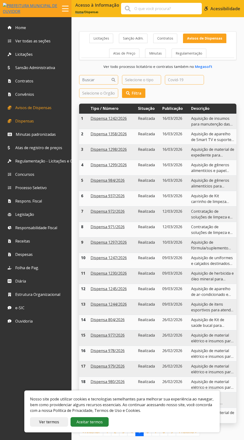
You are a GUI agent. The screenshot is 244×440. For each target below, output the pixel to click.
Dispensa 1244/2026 (109, 304)
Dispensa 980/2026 (108, 381)
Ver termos (49, 422)
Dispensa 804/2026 (108, 319)
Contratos (165, 38)
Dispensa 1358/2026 (109, 134)
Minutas (155, 53)
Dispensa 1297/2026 (109, 242)
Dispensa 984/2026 (108, 180)
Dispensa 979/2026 (108, 366)
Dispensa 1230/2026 (109, 273)
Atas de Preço (124, 53)
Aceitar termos (89, 422)
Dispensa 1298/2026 (109, 149)
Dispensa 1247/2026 (109, 257)
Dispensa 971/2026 (108, 226)
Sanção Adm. (133, 38)
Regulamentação (189, 53)
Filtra (136, 93)
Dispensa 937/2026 (108, 195)
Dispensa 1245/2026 (109, 288)
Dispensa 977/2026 (108, 335)
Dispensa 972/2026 (108, 211)
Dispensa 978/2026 (108, 350)
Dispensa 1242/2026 (109, 118)
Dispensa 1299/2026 (109, 164)
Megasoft (203, 66)
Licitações (101, 38)
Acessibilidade (225, 8)
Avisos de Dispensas (204, 38)
